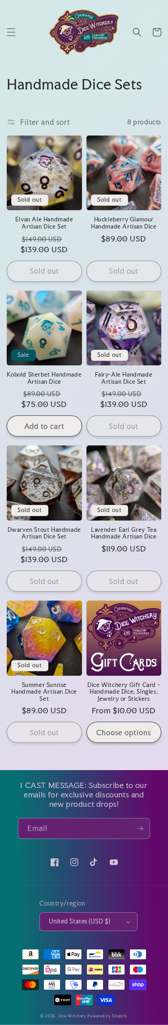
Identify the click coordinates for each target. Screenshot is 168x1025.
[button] (11, 32)
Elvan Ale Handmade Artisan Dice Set (44, 223)
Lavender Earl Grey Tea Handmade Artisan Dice (124, 533)
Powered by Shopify (107, 1015)
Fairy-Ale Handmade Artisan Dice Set (123, 378)
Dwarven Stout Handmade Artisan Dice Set (44, 533)
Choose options (123, 732)
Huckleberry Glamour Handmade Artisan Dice (124, 223)
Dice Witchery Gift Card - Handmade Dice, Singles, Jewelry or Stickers (123, 692)
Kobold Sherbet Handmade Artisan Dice (44, 378)
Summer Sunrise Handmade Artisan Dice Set (44, 692)
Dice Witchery (72, 1015)
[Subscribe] (140, 828)
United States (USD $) (79, 921)
